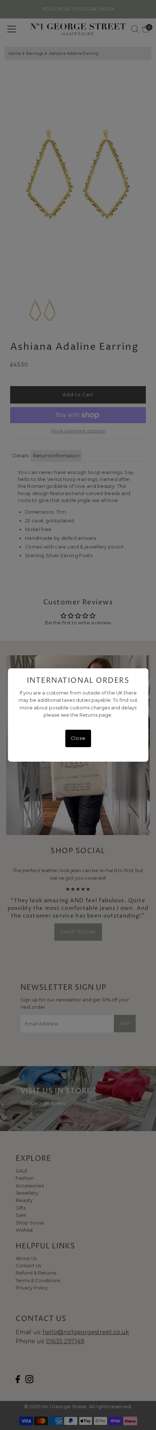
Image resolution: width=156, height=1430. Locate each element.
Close (78, 738)
